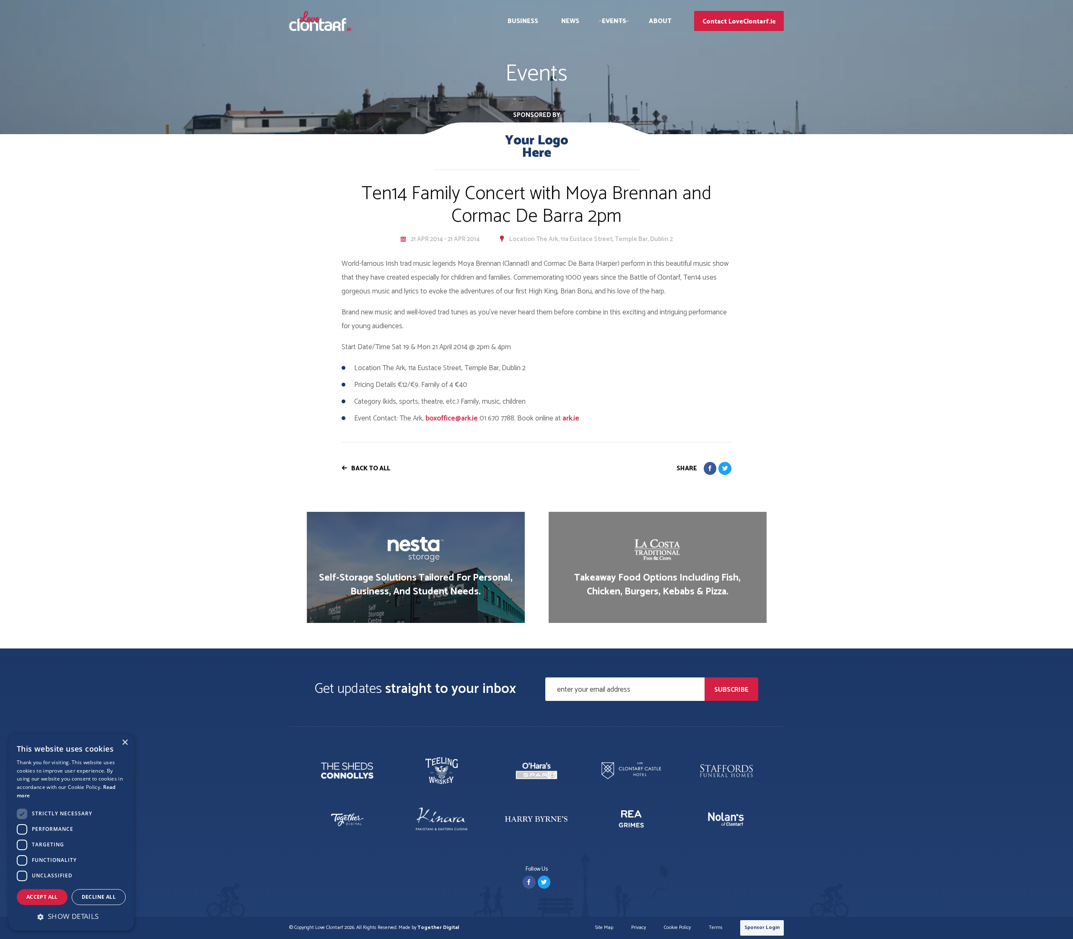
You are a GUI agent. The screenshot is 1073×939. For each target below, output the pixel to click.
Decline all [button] (99, 896)
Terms (716, 927)
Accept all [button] (42, 896)
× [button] (125, 742)
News (570, 21)
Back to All (370, 468)
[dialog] (71, 832)
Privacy (638, 927)
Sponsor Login (762, 927)
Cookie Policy (677, 927)
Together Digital (438, 927)
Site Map (604, 927)
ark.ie (570, 418)
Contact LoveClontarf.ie (739, 21)
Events (614, 21)
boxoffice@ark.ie (451, 418)
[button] (71, 916)
